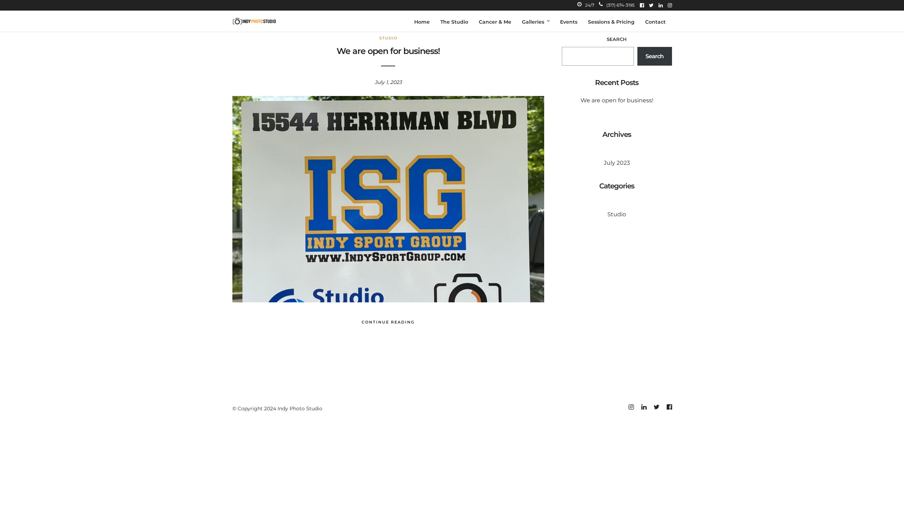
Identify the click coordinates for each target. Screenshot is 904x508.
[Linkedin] (661, 5)
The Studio (454, 22)
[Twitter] (651, 5)
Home (422, 22)
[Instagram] (670, 5)
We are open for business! (388, 51)
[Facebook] (642, 5)
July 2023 (617, 162)
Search (617, 39)
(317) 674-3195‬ (620, 5)
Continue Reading (388, 322)
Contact (655, 22)
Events (568, 22)
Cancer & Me (495, 22)
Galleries (533, 22)
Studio (388, 38)
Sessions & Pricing (611, 22)
